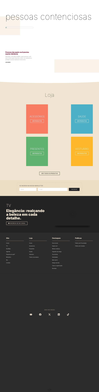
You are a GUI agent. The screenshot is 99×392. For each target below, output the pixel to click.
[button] (72, 214)
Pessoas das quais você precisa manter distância (17, 53)
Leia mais (8, 62)
